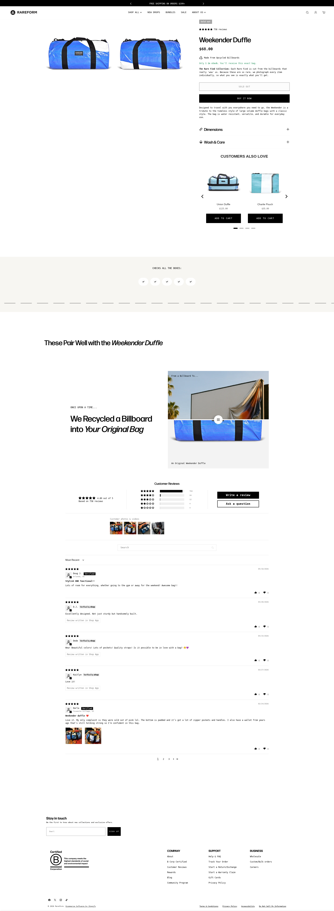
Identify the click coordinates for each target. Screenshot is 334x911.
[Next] (286, 196)
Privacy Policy (217, 883)
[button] (206, 29)
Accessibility (248, 906)
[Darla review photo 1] (73, 735)
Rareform (59, 906)
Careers (254, 867)
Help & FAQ (215, 856)
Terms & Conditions (209, 906)
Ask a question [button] (238, 503)
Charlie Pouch (265, 204)
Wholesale (255, 856)
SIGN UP (114, 831)
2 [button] (163, 759)
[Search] (307, 12)
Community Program (177, 883)
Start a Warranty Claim (222, 872)
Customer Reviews (177, 867)
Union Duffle (223, 204)
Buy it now (244, 98)
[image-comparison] (218, 419)
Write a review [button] (238, 495)
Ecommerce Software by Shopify (81, 906)
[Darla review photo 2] (93, 735)
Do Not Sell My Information (272, 906)
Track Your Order (218, 862)
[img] (72, 569)
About (170, 856)
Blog (169, 877)
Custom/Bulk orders (261, 862)
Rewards (171, 872)
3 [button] (169, 759)
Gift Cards (215, 877)
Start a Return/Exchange (223, 867)
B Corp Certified (177, 862)
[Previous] (202, 196)
